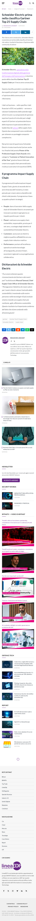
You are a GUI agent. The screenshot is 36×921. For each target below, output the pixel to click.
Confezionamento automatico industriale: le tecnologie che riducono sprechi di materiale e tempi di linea (17, 418)
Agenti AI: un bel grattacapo (22, 722)
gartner (5, 319)
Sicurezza (4, 846)
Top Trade (4, 784)
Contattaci (5, 808)
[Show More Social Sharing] (32, 32)
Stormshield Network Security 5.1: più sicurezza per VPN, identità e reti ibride (23, 674)
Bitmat (4, 777)
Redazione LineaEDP (10, 25)
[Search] (33, 3)
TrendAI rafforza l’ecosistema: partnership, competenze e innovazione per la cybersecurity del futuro (17, 522)
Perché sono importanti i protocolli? (13, 576)
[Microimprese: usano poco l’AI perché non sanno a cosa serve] (7, 744)
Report (4, 842)
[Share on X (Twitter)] (15, 32)
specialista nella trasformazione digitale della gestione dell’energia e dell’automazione (16, 72)
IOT (3, 849)
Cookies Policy (22, 903)
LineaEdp (4, 787)
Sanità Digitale (6, 801)
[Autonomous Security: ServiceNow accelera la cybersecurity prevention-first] (7, 696)
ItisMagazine (5, 791)
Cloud (3, 825)
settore (15, 128)
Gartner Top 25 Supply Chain (18, 319)
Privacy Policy (13, 906)
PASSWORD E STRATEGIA (21, 503)
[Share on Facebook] (6, 32)
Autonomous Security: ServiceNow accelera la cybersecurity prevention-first (23, 695)
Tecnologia (5, 835)
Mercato (4, 828)
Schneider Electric (8, 322)
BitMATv (4, 780)
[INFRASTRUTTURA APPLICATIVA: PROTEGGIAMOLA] (7, 496)
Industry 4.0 (5, 798)
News (3, 832)
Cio (3, 821)
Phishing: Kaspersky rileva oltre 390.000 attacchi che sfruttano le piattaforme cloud (23, 685)
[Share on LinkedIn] (25, 32)
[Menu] (3, 3)
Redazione (5, 805)
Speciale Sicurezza (7, 794)
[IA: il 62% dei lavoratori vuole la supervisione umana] (7, 714)
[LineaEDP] (17, 3)
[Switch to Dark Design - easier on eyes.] (30, 3)
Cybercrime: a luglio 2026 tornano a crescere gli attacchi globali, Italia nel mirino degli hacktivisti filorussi (24, 663)
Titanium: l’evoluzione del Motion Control (14, 600)
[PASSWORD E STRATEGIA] (7, 506)
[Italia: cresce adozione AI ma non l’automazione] (7, 734)
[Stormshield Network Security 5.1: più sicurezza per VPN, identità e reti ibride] (7, 675)
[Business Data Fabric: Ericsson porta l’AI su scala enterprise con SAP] (18, 436)
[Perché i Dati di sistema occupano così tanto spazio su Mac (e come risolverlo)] (18, 376)
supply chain (19, 322)
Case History (5, 839)
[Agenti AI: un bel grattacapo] (7, 724)
